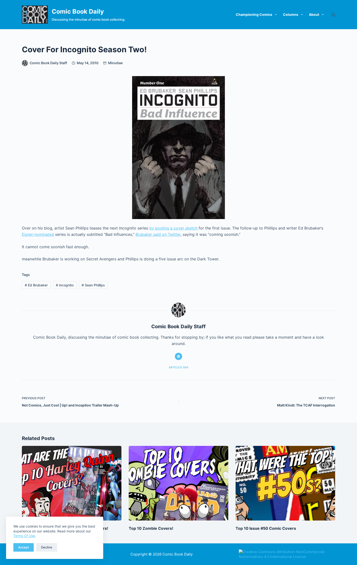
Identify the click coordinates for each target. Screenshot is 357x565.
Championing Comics (254, 14)
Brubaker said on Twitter (158, 234)
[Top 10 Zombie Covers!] (178, 483)
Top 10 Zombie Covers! (151, 528)
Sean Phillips (93, 285)
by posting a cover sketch (173, 228)
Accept (23, 547)
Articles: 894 (178, 367)
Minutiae (115, 63)
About (314, 14)
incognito (65, 285)
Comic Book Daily (78, 11)
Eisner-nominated (38, 234)
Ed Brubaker (36, 285)
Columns (290, 14)
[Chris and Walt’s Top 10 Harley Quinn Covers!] (71, 483)
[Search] (333, 15)
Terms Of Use (24, 536)
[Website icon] (178, 356)
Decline (46, 547)
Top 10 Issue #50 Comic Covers (266, 528)
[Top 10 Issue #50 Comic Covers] (285, 483)
